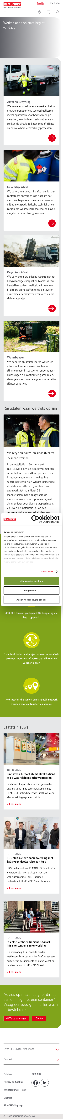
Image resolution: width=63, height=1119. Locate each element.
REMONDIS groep (13, 1105)
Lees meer (15, 804)
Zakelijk (40, 3)
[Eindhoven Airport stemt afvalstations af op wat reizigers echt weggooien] (31, 735)
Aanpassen (30, 590)
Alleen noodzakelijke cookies (31, 599)
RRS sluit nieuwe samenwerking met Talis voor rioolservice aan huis (30, 860)
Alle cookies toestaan (31, 581)
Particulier (55, 3)
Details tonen (47, 571)
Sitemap (8, 1098)
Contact (40, 1018)
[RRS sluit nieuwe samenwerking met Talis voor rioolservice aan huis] (31, 819)
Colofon (8, 1074)
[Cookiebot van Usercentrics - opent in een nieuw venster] (45, 519)
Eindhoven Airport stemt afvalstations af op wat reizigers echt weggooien (31, 776)
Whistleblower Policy (15, 1090)
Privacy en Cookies (14, 1082)
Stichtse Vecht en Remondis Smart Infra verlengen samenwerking (28, 944)
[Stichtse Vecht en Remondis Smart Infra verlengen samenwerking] (31, 903)
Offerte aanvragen (17, 1018)
